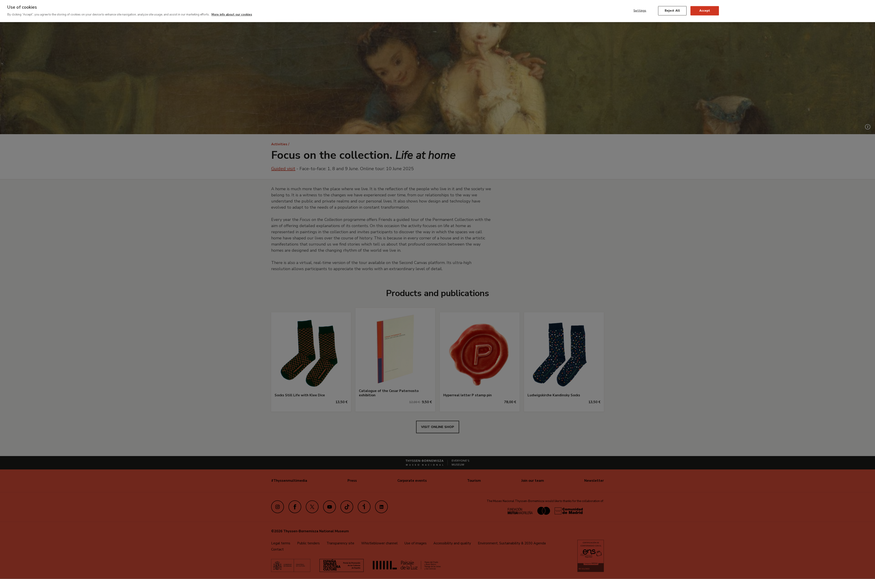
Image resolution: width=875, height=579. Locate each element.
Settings (639, 10)
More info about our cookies (231, 15)
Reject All (672, 10)
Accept (704, 10)
